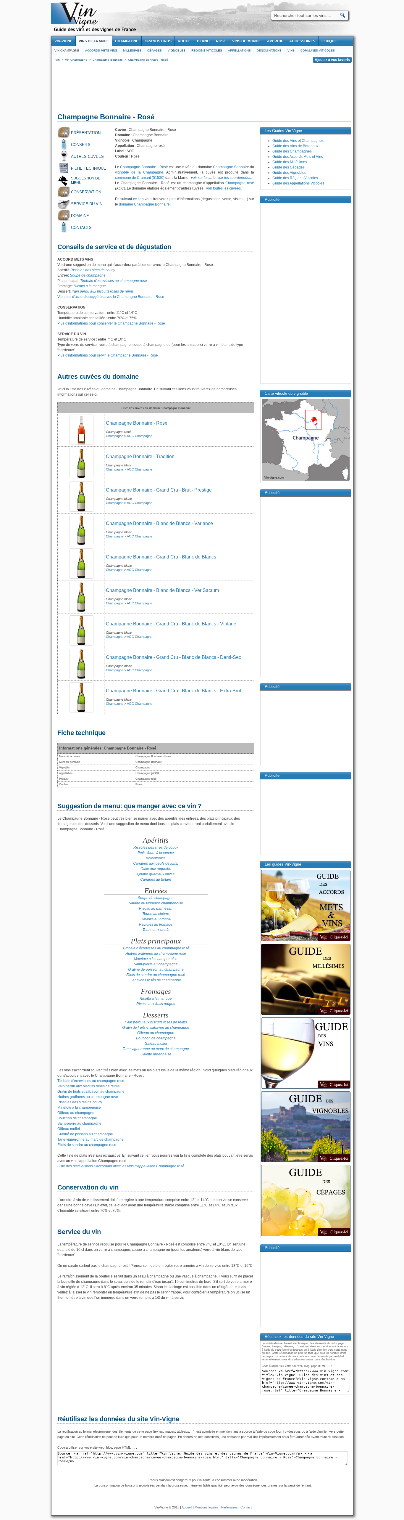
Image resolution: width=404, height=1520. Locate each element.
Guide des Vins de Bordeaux (295, 146)
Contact (246, 1507)
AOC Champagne (139, 436)
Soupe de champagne (88, 275)
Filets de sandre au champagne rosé (155, 975)
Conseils (81, 144)
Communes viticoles (317, 50)
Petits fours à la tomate (156, 853)
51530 (158, 178)
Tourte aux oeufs (156, 930)
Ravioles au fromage (155, 924)
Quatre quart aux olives (155, 874)
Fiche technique (88, 168)
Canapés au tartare (155, 879)
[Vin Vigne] (95, 31)
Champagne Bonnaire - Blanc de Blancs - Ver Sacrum (162, 590)
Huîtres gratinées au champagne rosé (155, 953)
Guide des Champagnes (292, 151)
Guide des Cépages (288, 167)
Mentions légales (207, 1507)
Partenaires (229, 1507)
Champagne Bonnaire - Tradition (140, 456)
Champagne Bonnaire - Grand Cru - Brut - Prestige (159, 489)
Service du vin (86, 204)
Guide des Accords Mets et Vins (297, 157)
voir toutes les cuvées (223, 188)
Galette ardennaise (155, 1054)
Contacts (81, 227)
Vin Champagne (66, 50)
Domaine (80, 216)
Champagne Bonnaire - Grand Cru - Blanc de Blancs (161, 556)
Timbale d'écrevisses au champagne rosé (113, 281)
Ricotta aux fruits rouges (155, 1004)
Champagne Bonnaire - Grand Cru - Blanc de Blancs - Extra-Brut (173, 690)
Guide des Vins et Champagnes (298, 141)
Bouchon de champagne (156, 1038)
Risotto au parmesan (155, 908)
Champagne (114, 436)
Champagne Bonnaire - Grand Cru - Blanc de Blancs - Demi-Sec (173, 657)
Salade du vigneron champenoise (156, 903)
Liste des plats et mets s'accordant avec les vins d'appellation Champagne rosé (120, 1166)
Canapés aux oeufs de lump (155, 863)
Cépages (154, 50)
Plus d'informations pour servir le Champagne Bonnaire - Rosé (107, 355)
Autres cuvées (87, 156)
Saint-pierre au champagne (156, 964)
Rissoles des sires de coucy (92, 270)
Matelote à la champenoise (155, 959)
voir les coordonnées (234, 178)
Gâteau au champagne (155, 1033)
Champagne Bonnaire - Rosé (144, 167)
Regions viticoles (206, 50)
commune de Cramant (133, 178)
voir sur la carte (203, 178)
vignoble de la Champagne (139, 172)
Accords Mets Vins (101, 50)
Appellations (239, 50)
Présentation (86, 133)
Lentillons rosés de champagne (155, 980)
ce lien (138, 199)
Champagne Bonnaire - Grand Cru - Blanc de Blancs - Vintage (171, 623)
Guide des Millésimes (289, 162)
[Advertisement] (202, 89)
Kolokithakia (156, 858)
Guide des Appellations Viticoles (298, 183)
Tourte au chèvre (155, 914)
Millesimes (132, 50)
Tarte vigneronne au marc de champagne (156, 1049)
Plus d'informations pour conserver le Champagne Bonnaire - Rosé (111, 323)
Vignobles (176, 50)
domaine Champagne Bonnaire (144, 204)
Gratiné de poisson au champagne (156, 969)
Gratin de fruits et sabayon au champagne (155, 1027)
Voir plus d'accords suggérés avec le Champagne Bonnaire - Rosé (110, 297)
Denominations (269, 50)
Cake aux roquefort (155, 869)
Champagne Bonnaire (231, 167)
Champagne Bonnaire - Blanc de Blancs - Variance (159, 523)
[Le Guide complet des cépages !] (306, 1235)
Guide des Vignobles (289, 173)
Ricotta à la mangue (90, 286)
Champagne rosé (239, 183)
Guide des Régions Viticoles (295, 178)
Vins (291, 50)
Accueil (187, 1507)
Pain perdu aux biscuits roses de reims (103, 291)
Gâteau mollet (156, 1043)
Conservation (86, 192)
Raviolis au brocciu (155, 919)
